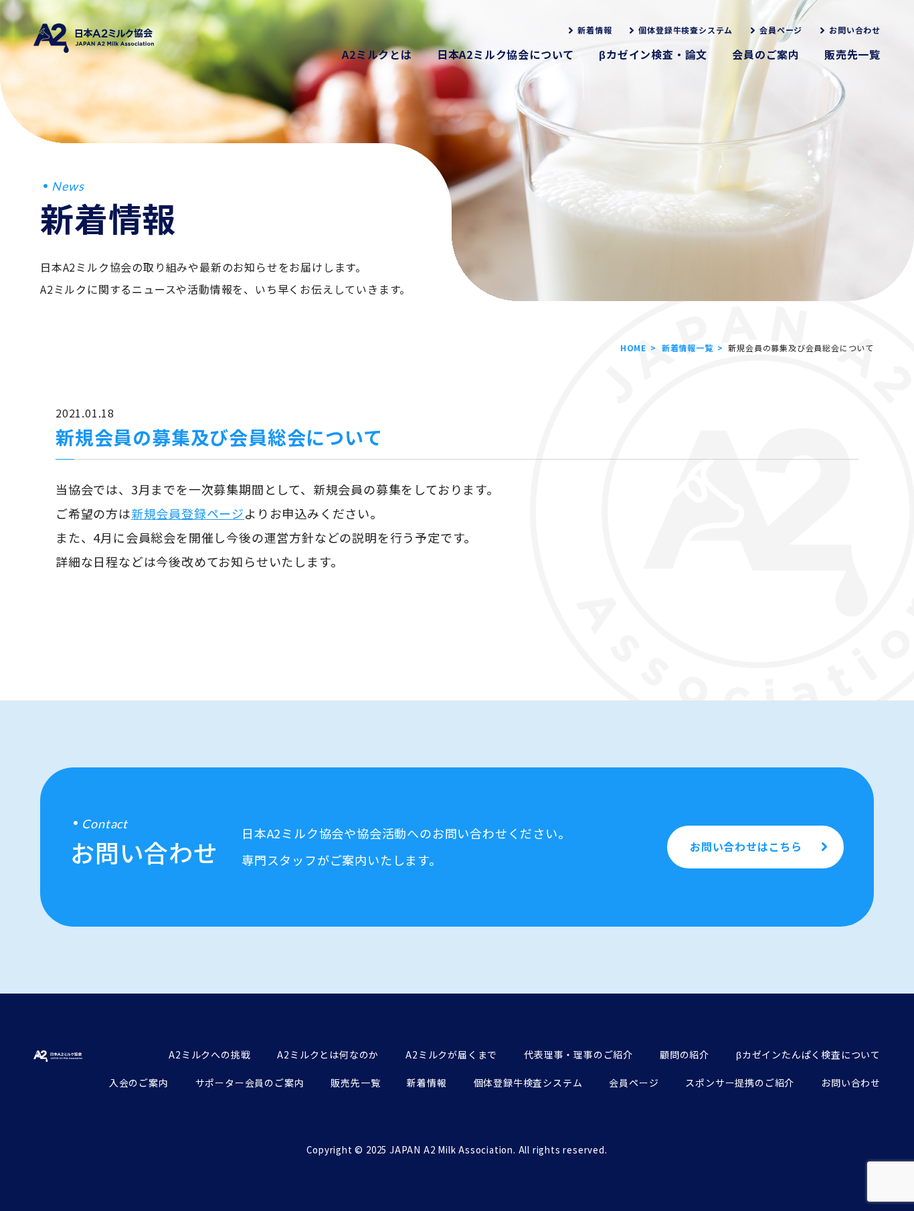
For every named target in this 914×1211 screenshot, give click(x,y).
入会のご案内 (139, 1082)
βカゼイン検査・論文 (653, 54)
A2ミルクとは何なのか (328, 1054)
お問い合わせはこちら (746, 846)
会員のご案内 (766, 54)
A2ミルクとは (377, 54)
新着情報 (594, 29)
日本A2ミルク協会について (505, 54)
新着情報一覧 (687, 347)
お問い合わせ (855, 29)
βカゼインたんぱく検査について (808, 1054)
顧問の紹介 (684, 1054)
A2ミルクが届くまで (451, 1054)
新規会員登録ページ (187, 513)
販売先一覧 (852, 54)
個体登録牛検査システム (685, 29)
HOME (633, 347)
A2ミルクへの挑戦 (209, 1054)
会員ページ (780, 29)
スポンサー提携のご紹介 (739, 1082)
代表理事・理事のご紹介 (578, 1054)
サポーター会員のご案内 (249, 1082)
